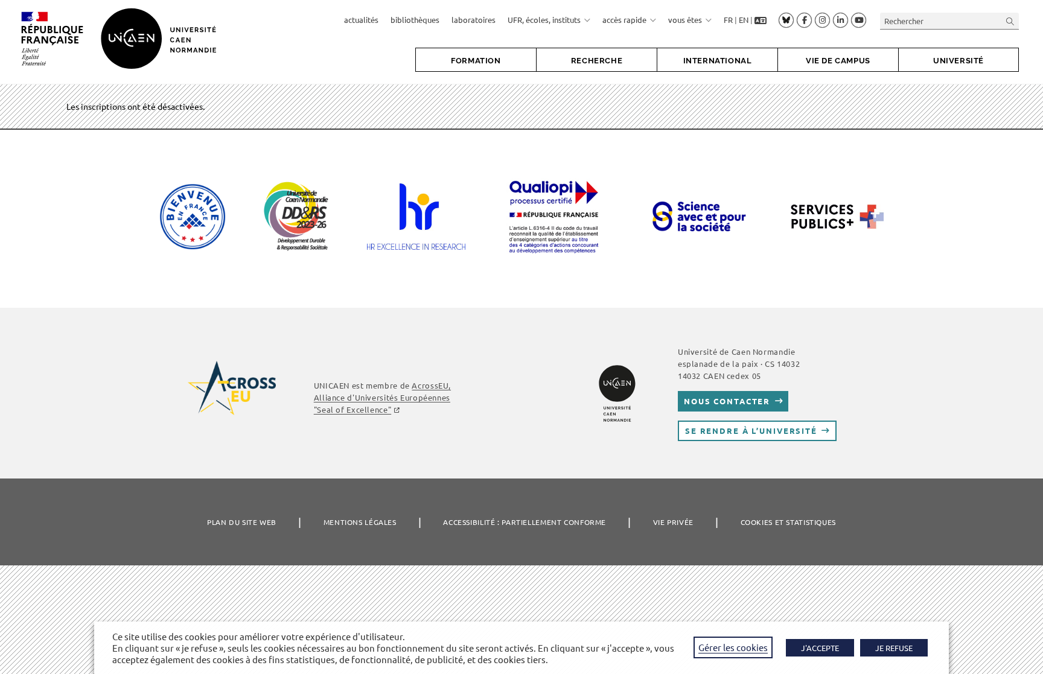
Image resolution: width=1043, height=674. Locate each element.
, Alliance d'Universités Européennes (382, 397)
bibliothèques (415, 19)
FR (728, 19)
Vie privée (673, 522)
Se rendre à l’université (751, 430)
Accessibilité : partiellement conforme (524, 522)
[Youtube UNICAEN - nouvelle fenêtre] (858, 20)
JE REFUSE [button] (894, 648)
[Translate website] (760, 20)
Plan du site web (241, 522)
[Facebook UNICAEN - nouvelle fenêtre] (804, 20)
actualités (361, 19)
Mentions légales (360, 522)
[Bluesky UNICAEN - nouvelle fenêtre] (786, 20)
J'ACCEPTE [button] (820, 648)
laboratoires (473, 19)
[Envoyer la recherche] (1010, 21)
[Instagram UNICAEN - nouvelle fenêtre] (822, 20)
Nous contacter (727, 401)
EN (743, 19)
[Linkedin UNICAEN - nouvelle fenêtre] (840, 20)
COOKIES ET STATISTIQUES (788, 522)
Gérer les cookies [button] (733, 647)
